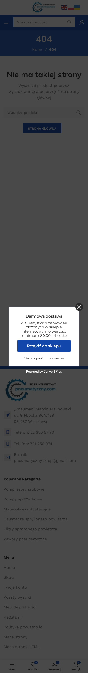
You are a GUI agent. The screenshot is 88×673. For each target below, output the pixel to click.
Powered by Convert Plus (44, 371)
